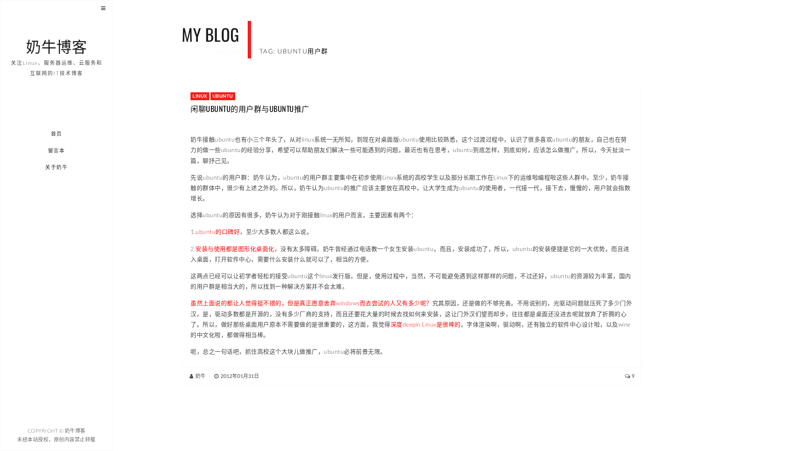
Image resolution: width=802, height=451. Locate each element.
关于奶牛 (57, 167)
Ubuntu (223, 96)
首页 (56, 134)
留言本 (56, 150)
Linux (200, 96)
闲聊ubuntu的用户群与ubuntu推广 (250, 108)
